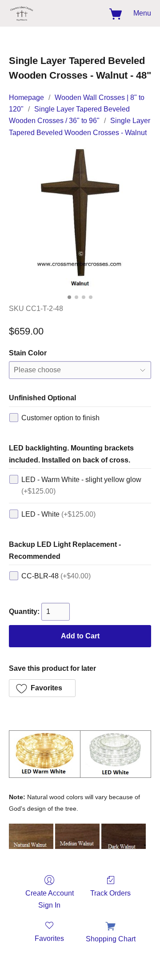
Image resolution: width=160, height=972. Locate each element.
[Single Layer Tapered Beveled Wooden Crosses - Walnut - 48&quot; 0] (80, 218)
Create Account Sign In (49, 898)
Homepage (26, 97)
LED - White (58, 514)
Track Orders (110, 893)
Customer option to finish (60, 418)
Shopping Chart (111, 939)
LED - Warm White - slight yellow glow (81, 485)
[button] (22, 13)
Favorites (49, 938)
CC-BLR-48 (56, 576)
